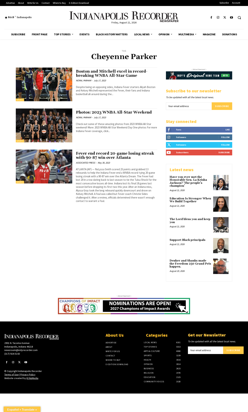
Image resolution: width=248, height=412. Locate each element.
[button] (239, 17)
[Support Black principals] (221, 245)
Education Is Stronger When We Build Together (190, 200)
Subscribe (222, 106)
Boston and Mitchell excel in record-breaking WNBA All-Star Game (111, 73)
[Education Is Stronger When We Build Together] (221, 204)
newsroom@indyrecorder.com (21, 350)
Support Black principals (187, 240)
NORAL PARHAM (83, 80)
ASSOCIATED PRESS (85, 162)
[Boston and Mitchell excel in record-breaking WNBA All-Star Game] (44, 84)
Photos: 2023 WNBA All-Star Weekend (114, 112)
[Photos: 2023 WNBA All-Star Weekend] (44, 125)
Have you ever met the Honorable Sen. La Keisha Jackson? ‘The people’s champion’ (188, 181)
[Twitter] (224, 17)
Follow (225, 137)
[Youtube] (231, 17)
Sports (20, 100)
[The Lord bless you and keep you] (221, 225)
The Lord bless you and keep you (190, 220)
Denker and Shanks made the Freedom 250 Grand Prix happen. (190, 263)
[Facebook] (211, 17)
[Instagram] (218, 17)
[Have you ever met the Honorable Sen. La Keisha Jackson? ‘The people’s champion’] (221, 182)
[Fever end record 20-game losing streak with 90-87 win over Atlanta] (44, 166)
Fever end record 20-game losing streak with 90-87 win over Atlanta (115, 155)
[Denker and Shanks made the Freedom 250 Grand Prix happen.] (221, 266)
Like (227, 129)
